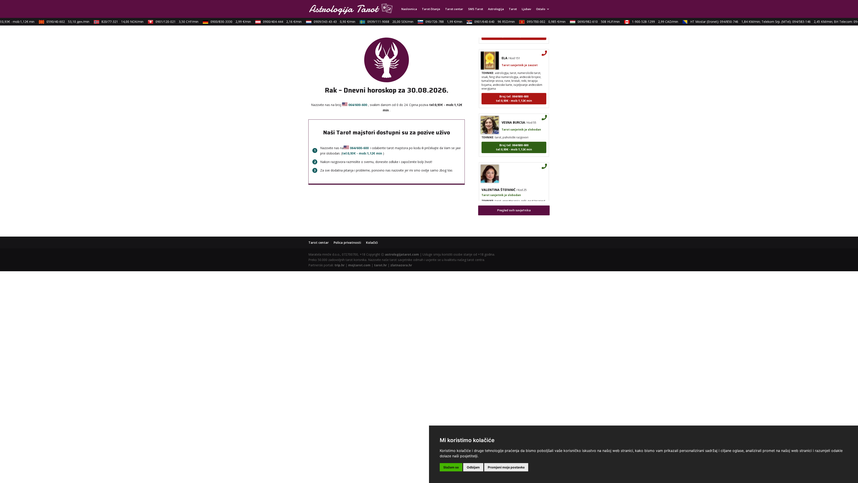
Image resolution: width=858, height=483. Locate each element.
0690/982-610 (591, 21)
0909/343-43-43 (326, 21)
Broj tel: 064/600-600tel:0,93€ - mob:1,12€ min (514, 89)
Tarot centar (454, 9)
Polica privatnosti (347, 242)
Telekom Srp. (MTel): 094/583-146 (789, 21)
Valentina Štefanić (498, 180)
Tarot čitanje (431, 9)
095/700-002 (538, 21)
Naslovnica (409, 9)
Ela (504, 48)
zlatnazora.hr (401, 265)
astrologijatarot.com (402, 254)
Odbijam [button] (473, 467)
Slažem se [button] (451, 467)
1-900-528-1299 (647, 21)
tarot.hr (380, 265)
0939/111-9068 (383, 21)
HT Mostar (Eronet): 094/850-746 (717, 21)
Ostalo (540, 9)
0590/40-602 (60, 21)
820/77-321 (115, 21)
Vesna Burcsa (513, 113)
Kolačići (372, 242)
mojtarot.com (359, 265)
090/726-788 (436, 21)
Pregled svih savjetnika (514, 210)
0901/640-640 (487, 21)
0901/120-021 (169, 21)
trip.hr (339, 265)
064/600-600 (357, 105)
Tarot (513, 9)
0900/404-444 (274, 21)
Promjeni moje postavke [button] (506, 467)
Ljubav (526, 9)
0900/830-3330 (223, 21)
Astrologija (496, 9)
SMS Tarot (475, 9)
